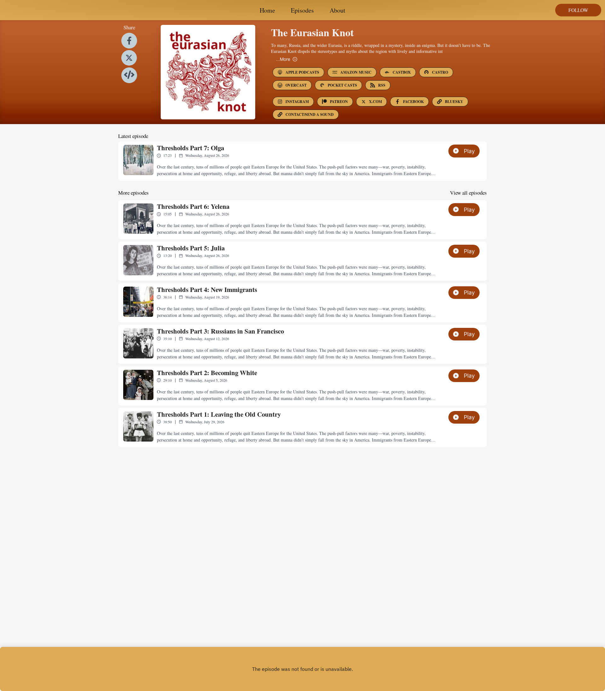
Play (469, 151)
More (283, 59)
